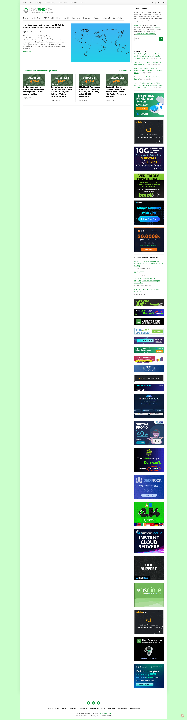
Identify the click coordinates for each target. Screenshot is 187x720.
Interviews (76, 18)
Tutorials (66, 18)
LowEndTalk (106, 18)
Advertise (83, 3)
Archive (77, 716)
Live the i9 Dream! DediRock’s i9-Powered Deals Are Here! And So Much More (148, 71)
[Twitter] (164, 3)
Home (25, 18)
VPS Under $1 (49, 18)
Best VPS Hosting (50, 3)
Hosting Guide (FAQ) (35, 3)
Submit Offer (63, 3)
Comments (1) (47, 32)
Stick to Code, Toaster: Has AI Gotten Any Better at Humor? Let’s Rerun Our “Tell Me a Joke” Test (147, 56)
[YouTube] (158, 3)
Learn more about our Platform (145, 34)
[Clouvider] (149, 170)
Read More (27, 51)
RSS (103, 716)
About (24, 3)
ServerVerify (117, 18)
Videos (96, 18)
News (58, 18)
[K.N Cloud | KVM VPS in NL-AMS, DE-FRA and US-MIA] (149, 251)
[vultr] (149, 116)
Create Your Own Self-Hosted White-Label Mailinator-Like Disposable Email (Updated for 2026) (148, 85)
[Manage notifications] (182, 715)
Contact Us (85, 716)
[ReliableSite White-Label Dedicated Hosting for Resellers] (149, 143)
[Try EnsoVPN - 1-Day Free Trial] (149, 224)
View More (123, 71)
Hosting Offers (36, 18)
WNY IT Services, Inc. (105, 713)
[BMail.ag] (149, 197)
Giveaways (87, 18)
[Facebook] (152, 3)
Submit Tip (74, 3)
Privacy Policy (95, 716)
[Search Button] (161, 39)
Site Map (109, 716)
